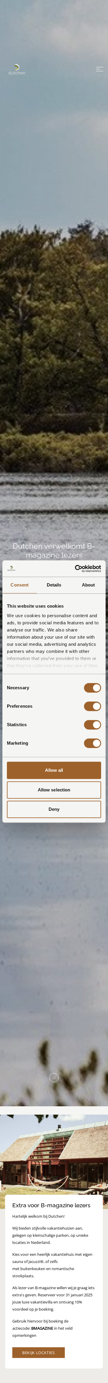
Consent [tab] (19, 584)
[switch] (92, 706)
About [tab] (88, 584)
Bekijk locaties (38, 1352)
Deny (54, 809)
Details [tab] (54, 584)
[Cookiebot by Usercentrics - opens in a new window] (76, 569)
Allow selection (54, 789)
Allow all (54, 770)
